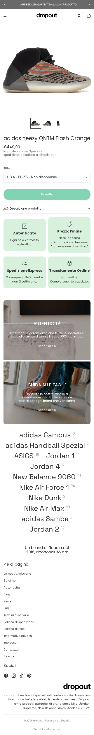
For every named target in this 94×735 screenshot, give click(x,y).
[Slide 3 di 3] (58, 123)
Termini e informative (47, 729)
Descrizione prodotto (26, 208)
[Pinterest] (29, 675)
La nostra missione (17, 574)
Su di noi (9, 580)
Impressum (11, 643)
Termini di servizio (16, 615)
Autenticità (11, 587)
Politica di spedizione (18, 622)
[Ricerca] (79, 16)
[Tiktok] (21, 675)
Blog (6, 594)
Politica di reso (14, 629)
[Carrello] (89, 16)
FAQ (6, 608)
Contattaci (11, 649)
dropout (38, 720)
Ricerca (8, 656)
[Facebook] (6, 675)
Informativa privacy (17, 636)
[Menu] (5, 16)
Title (6, 168)
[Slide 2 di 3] (47, 123)
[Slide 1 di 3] (35, 123)
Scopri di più (47, 346)
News (7, 601)
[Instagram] (13, 675)
